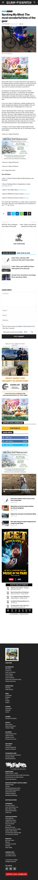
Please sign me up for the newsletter (13, 332)
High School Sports (10, 726)
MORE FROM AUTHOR (23, 253)
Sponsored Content (10, 791)
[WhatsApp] (21, 213)
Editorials (7, 710)
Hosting (7, 786)
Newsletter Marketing (11, 795)
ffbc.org (26, 198)
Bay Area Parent (9, 840)
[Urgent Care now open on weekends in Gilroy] (5, 515)
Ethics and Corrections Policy (13, 679)
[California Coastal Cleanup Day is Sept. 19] (19, 484)
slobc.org (26, 194)
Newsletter (8, 668)
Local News (8, 695)
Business (7, 697)
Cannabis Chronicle (10, 844)
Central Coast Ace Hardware (13, 755)
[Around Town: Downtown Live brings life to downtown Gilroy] (6, 277)
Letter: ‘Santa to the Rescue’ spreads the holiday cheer (28, 225)
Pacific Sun (8, 812)
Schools (7, 700)
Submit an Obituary (10, 749)
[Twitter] (13, 213)
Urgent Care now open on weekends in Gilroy (23, 514)
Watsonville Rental (10, 758)
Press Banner (9, 829)
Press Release (9, 674)
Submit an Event (9, 737)
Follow (25, 441)
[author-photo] (19, 237)
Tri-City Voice (8, 834)
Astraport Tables (9, 757)
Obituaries (8, 745)
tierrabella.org (22, 190)
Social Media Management (12, 790)
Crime (6, 699)
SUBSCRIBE (8, 663)
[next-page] (6, 284)
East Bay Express (10, 805)
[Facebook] (9, 213)
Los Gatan (8, 825)
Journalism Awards (10, 855)
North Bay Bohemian (11, 810)
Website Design (9, 784)
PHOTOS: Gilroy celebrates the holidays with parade (10, 225)
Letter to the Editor (10, 672)
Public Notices (9, 689)
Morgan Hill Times (10, 827)
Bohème (7, 842)
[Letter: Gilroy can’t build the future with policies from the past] (6, 268)
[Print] (29, 213)
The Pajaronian (9, 832)
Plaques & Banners (10, 681)
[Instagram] (10, 868)
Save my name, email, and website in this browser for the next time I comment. (18, 327)
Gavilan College (9, 728)
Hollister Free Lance (10, 822)
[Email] (25, 213)
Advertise (7, 687)
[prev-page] (3, 284)
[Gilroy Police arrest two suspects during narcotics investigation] (5, 508)
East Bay (7, 845)
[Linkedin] (17, 213)
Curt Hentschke (6, 24)
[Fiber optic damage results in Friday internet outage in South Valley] (5, 523)
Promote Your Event (10, 739)
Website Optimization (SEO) (12, 788)
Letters (7, 712)
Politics (7, 702)
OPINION (7, 706)
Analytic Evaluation (10, 793)
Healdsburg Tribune (10, 820)
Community (8, 708)
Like (26, 437)
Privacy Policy (9, 676)
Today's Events (9, 735)
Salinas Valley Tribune (11, 831)
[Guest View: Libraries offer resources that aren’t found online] (6, 260)
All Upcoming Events (10, 733)
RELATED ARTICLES (9, 253)
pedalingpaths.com (7, 186)
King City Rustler (9, 823)
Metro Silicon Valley (10, 809)
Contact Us (8, 670)
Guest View (9, 11)
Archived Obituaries (10, 747)
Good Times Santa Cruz (11, 807)
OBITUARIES (8, 743)
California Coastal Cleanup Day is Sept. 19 (19, 490)
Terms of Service (9, 677)
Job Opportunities (10, 854)
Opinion (4, 11)
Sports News (8, 724)
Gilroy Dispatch (9, 818)
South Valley (8, 847)
